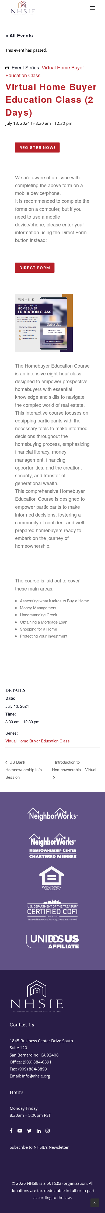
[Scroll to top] (94, 1202)
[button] (92, 8)
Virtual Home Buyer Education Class (37, 741)
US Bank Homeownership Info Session (23, 769)
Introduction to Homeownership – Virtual (74, 765)
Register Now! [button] (37, 147)
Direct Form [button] (34, 268)
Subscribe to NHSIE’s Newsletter (39, 1147)
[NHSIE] (23, 8)
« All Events (19, 35)
